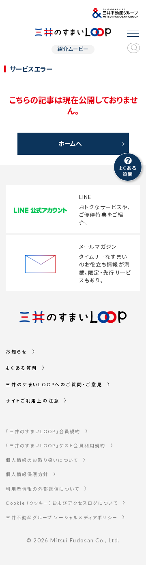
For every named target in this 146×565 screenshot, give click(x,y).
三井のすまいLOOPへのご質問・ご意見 (54, 384)
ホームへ (70, 143)
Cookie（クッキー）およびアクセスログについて (62, 503)
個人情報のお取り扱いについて (42, 460)
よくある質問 (21, 367)
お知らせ (16, 351)
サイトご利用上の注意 (32, 400)
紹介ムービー (73, 49)
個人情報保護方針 (27, 474)
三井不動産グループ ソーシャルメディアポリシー (62, 517)
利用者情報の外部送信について (42, 488)
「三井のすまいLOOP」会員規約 (43, 431)
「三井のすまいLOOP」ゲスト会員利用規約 (55, 445)
